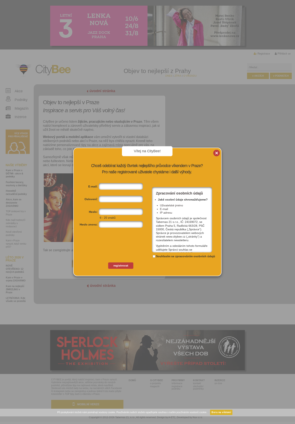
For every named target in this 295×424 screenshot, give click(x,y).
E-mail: (93, 186)
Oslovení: (91, 199)
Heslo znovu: (89, 224)
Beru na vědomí (221, 412)
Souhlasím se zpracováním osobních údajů (185, 256)
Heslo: (93, 211)
